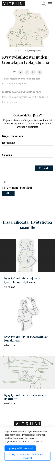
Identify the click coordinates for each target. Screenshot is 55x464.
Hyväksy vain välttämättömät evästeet (27, 456)
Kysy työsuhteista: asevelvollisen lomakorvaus (26, 338)
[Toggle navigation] (50, 3)
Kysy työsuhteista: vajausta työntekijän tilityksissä (22, 280)
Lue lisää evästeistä (31, 441)
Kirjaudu (44, 168)
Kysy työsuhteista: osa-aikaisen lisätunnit (25, 397)
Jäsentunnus (8, 142)
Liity (8, 193)
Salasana (7, 154)
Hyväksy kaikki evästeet (20, 448)
